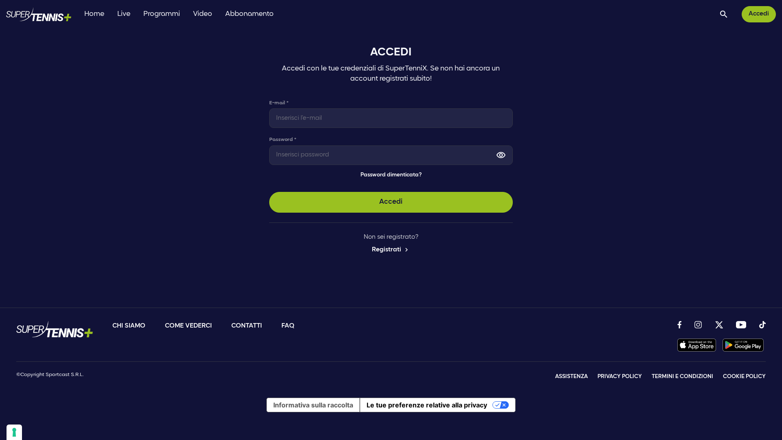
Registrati (391, 249)
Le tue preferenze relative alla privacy (427, 405)
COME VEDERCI (188, 326)
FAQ (287, 326)
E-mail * (279, 103)
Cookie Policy (744, 377)
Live (123, 14)
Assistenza (571, 377)
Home (94, 14)
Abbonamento (249, 14)
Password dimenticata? (391, 175)
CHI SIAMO (128, 326)
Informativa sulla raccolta (313, 405)
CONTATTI (246, 326)
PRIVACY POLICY (619, 377)
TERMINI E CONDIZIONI (682, 377)
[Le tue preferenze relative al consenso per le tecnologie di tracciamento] (14, 432)
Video (202, 14)
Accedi (759, 14)
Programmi (161, 14)
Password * (283, 139)
